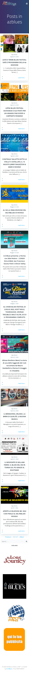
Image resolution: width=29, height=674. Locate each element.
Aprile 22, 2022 (15, 411)
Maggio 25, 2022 (14, 207)
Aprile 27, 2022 (15, 357)
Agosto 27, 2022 (14, 56)
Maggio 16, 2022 (14, 252)
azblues (15, 54)
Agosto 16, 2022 (14, 105)
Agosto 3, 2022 (14, 156)
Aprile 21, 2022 (15, 459)
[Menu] (26, 3)
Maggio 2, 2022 (14, 303)
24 (20, 537)
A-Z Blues (9, 669)
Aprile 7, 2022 (14, 508)
